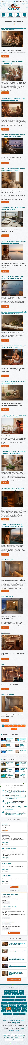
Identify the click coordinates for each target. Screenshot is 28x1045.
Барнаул (21, 991)
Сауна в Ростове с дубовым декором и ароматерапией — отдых (13, 169)
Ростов (8, 1008)
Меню (3, 16)
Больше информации (15, 979)
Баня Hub (4, 824)
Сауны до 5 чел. (17, 795)
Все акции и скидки (14, 932)
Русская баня (5, 633)
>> (15, 728)
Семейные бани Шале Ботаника (22, 775)
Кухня (19, 813)
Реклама (20, 1035)
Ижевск (13, 997)
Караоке (24, 812)
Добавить (25, 1)
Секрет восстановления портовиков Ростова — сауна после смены (13, 135)
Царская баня (5, 835)
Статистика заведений (18, 1039)
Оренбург (24, 1005)
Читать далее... (5, 829)
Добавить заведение (14, 1037)
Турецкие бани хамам (15, 791)
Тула (13, 1011)
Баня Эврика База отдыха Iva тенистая (23, 739)
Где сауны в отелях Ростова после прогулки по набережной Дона (12, 277)
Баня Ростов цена (7, 560)
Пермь (3, 1008)
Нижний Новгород (22, 1002)
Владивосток (8, 994)
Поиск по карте (6, 1035)
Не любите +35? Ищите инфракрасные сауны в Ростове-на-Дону (13, 416)
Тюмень (18, 1011)
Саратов (24, 1008)
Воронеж (21, 994)
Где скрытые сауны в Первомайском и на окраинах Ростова (13, 382)
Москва (6, 991)
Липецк (3, 1002)
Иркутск (18, 997)
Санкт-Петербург (14, 991)
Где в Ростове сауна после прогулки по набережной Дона (13, 208)
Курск (24, 1000)
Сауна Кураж (23, 750)
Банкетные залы (10, 814)
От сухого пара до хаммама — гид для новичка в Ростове (17, 944)
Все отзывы (14, 887)
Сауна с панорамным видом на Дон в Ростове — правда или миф (13, 242)
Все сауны (10, 16)
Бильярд (8, 813)
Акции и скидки (8, 1039)
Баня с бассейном (7, 596)
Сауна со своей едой (15, 812)
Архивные (6, 1037)
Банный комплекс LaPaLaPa (9, 906)
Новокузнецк (5, 1005)
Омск (19, 1005)
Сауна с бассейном (7, 694)
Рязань (13, 1008)
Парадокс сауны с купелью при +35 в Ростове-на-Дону (17, 951)
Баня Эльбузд (9, 750)
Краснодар (11, 1000)
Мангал (14, 813)
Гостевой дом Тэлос (9, 763)
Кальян (24, 813)
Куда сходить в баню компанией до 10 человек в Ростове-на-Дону (13, 312)
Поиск (24, 16)
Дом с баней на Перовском (9, 848)
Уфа (4, 1014)
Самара (18, 1008)
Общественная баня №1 (9, 739)
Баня (3, 664)
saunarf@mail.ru (16, 1022)
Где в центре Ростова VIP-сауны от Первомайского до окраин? (12, 489)
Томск (9, 1011)
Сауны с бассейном (16, 806)
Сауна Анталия (22, 744)
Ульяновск (24, 1011)
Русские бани (15, 790)
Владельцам (18, 1)
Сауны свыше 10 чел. (19, 797)
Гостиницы (19, 814)
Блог (24, 1035)
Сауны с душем (14, 807)
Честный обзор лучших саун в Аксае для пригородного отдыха (13, 99)
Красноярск (18, 1000)
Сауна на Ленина (8, 744)
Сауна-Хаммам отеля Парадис (9, 769)
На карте (18, 16)
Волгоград (14, 994)
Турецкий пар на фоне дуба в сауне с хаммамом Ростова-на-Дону (13, 452)
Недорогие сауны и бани (11, 802)
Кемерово (5, 1000)
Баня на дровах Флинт (9, 775)
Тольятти (4, 1011)
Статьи (22, 1037)
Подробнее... (6, 902)
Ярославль (22, 1014)
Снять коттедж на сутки (11, 798)
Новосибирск (13, 1005)
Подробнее (5, 56)
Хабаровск (9, 1014)
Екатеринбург (6, 997)
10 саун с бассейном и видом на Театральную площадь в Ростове (12, 525)
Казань (23, 997)
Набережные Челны (11, 1002)
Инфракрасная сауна (15, 792)
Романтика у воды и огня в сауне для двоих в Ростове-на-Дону (13, 346)
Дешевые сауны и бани (18, 801)
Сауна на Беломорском (8, 922)
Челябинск (15, 1014)
